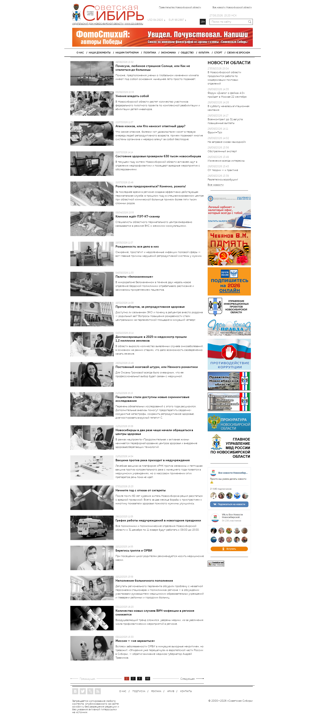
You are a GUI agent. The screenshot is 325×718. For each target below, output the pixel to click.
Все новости (216, 185)
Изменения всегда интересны (226, 160)
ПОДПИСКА (138, 691)
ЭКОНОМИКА (168, 52)
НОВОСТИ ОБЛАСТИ (229, 62)
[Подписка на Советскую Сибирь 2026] (229, 294)
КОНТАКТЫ (186, 691)
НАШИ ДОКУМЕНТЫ (100, 52)
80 (147, 678)
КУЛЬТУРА (204, 52)
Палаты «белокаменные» (134, 276)
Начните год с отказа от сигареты (140, 490)
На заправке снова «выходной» (227, 142)
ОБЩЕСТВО (187, 52)
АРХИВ (170, 691)
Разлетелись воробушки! (223, 179)
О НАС (80, 52)
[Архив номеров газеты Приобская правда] (229, 336)
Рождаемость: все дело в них (137, 246)
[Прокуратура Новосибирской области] (229, 430)
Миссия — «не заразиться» (135, 641)
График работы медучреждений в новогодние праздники (158, 520)
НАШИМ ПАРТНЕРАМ (127, 52)
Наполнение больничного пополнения (144, 580)
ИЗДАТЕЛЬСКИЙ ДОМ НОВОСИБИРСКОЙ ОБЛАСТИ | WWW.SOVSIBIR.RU (109, 13)
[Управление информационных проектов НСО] (229, 315)
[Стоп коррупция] (229, 369)
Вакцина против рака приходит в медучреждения (152, 460)
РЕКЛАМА (156, 691)
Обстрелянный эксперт (222, 151)
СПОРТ (218, 52)
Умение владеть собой (132, 96)
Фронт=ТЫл (215, 132)
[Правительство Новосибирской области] (229, 389)
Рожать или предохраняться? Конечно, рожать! (150, 186)
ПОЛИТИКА (150, 52)
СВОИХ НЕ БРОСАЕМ (238, 52)
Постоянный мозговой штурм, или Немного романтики (156, 367)
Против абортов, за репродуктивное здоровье (150, 306)
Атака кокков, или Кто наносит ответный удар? (150, 126)
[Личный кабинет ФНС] (229, 227)
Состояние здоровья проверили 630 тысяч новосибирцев (158, 156)
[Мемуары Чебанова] (229, 264)
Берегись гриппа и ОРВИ (133, 550)
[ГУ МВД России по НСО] (229, 457)
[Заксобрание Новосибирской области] (229, 410)
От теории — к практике (223, 170)
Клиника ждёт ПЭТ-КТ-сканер (137, 216)
